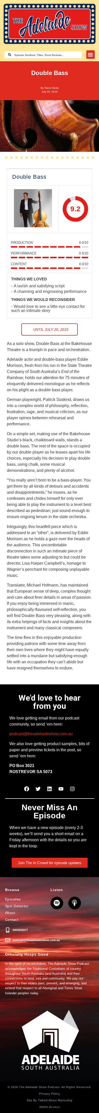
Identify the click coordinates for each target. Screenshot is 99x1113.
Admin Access (49, 1106)
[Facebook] (27, 789)
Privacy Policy (49, 1093)
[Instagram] (72, 789)
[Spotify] (57, 903)
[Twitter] (38, 789)
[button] (90, 54)
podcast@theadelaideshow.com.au (41, 734)
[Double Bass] (33, 209)
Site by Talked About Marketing (49, 1100)
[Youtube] (61, 789)
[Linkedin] (49, 789)
